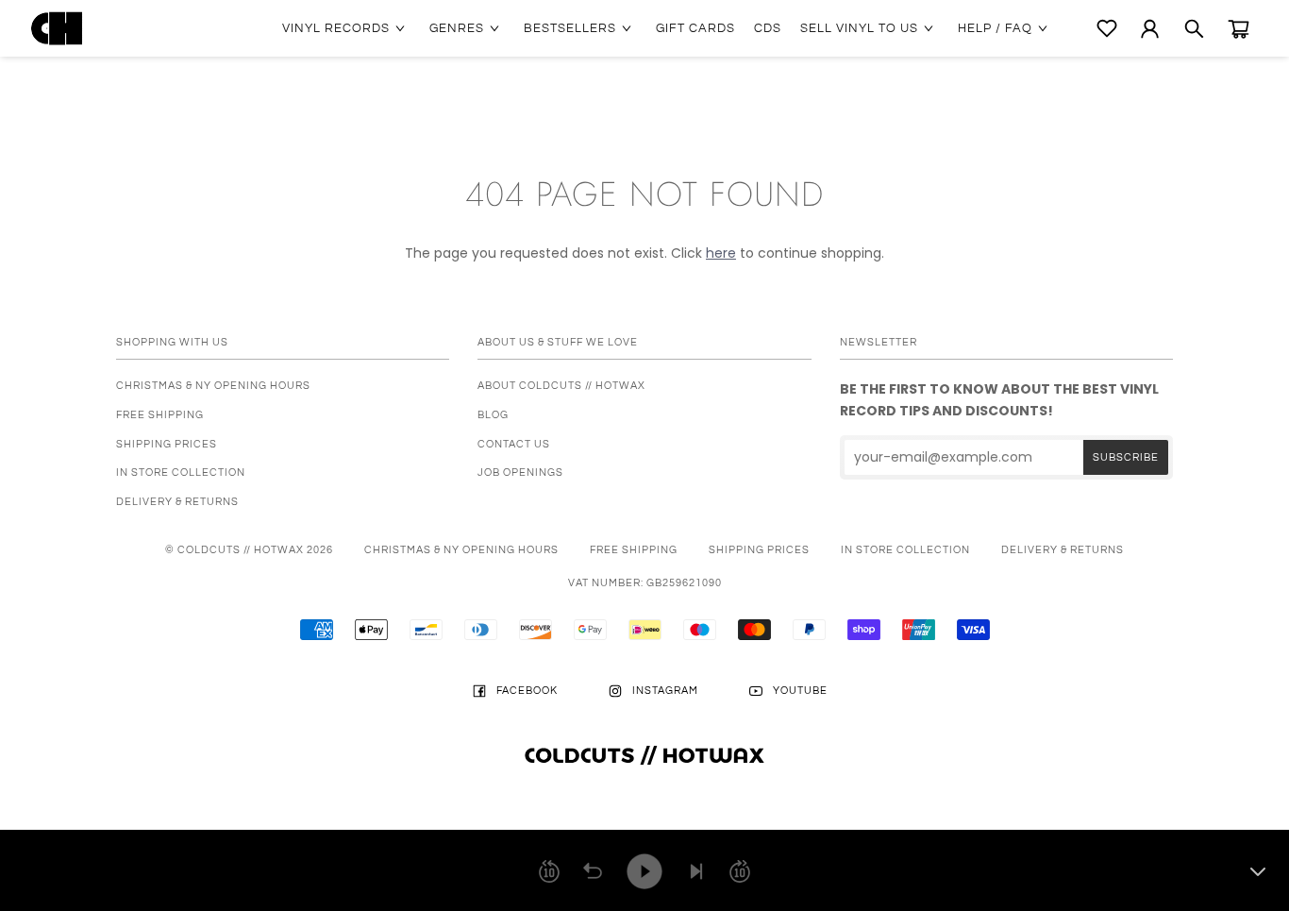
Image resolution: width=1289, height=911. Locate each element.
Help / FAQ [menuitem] (995, 28)
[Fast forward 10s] (740, 871)
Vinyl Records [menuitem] (336, 28)
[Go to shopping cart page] (1238, 28)
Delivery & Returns (177, 502)
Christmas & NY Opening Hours (213, 385)
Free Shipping (160, 415)
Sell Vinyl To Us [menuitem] (859, 28)
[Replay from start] (592, 871)
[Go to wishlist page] (1107, 28)
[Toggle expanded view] (1258, 871)
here (721, 253)
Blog (493, 415)
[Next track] (696, 871)
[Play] (644, 871)
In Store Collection (180, 472)
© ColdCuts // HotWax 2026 (249, 550)
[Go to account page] (1149, 28)
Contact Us (513, 444)
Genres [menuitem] (456, 28)
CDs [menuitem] (767, 28)
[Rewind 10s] (549, 871)
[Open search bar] (1194, 28)
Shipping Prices (166, 444)
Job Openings (520, 472)
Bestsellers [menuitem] (570, 28)
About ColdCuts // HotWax (561, 385)
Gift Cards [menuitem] (695, 28)
